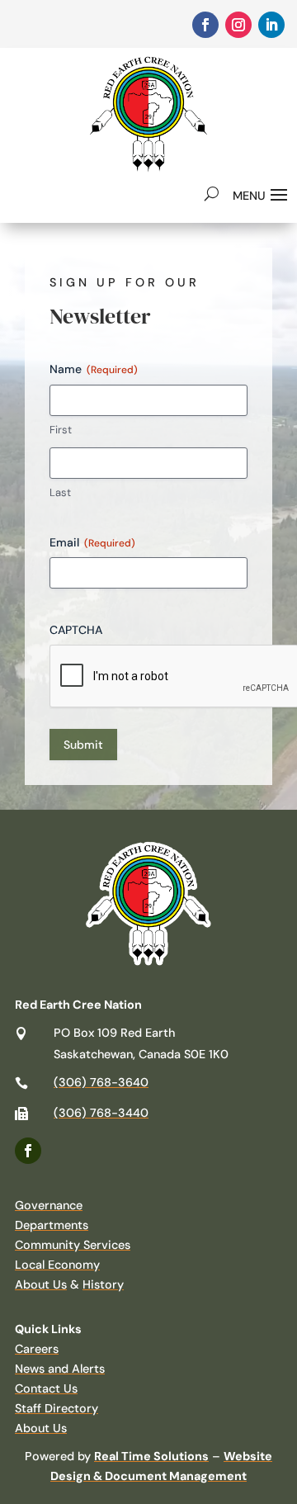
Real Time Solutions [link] (151, 1456)
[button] (262, 193)
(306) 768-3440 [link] (101, 1112)
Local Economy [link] (57, 1264)
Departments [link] (51, 1225)
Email (92, 542)
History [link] (103, 1284)
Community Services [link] (72, 1244)
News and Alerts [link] (60, 1368)
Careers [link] (37, 1348)
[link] (205, 25)
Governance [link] (48, 1205)
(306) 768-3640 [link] (101, 1082)
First (61, 430)
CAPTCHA (76, 629)
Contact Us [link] (46, 1388)
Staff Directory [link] (56, 1408)
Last (60, 492)
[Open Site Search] (212, 193)
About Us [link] (41, 1284)
